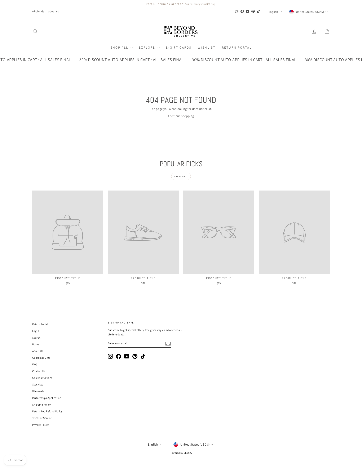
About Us (37, 351)
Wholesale (38, 391)
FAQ (34, 364)
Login (35, 331)
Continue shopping (181, 116)
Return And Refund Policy (47, 411)
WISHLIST (207, 47)
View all (180, 176)
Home (35, 344)
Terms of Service (42, 418)
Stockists (37, 384)
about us (53, 11)
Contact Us (38, 371)
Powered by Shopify (181, 452)
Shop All (119, 47)
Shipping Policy (41, 404)
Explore (147, 47)
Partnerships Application (46, 398)
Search (36, 337)
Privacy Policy (40, 424)
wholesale (38, 11)
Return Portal (237, 47)
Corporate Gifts (41, 357)
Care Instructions (42, 378)
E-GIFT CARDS (178, 47)
